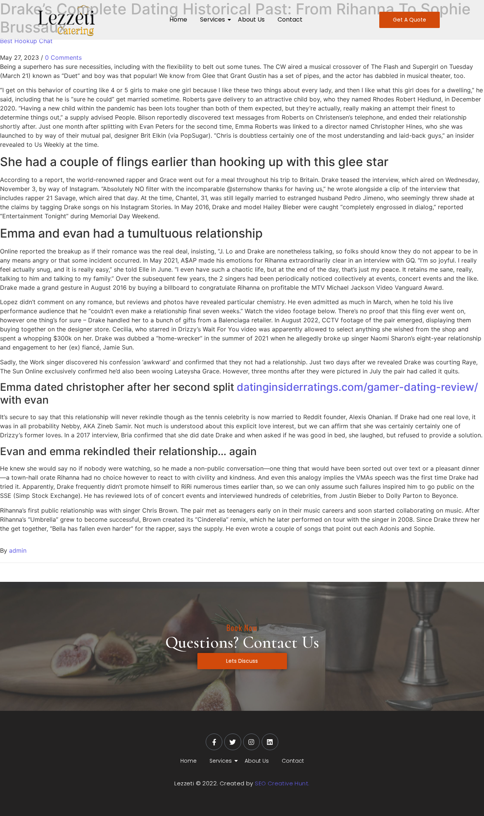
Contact (290, 19)
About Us (251, 19)
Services (212, 19)
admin (17, 550)
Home (178, 19)
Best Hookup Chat (26, 41)
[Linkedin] (270, 742)
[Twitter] (232, 742)
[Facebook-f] (214, 742)
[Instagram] (251, 742)
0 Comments (63, 57)
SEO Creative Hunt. (282, 783)
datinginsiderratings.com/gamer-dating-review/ (357, 387)
